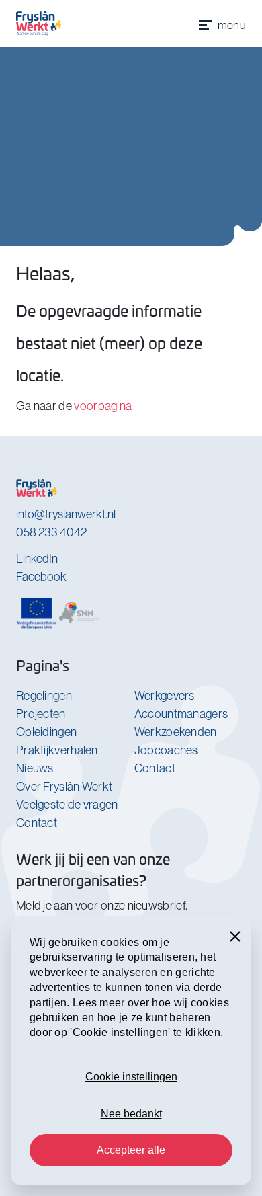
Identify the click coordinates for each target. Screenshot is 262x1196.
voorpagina (103, 405)
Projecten (41, 713)
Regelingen (44, 695)
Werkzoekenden (175, 732)
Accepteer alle (131, 1150)
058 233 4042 (51, 532)
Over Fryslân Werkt (64, 786)
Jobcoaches (166, 750)
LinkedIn (37, 558)
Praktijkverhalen (57, 750)
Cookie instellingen (131, 1076)
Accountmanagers (181, 713)
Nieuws (35, 768)
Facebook (41, 576)
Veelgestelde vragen (67, 804)
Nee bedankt (131, 1113)
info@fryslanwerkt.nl (66, 514)
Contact (36, 822)
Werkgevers (164, 695)
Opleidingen (46, 732)
